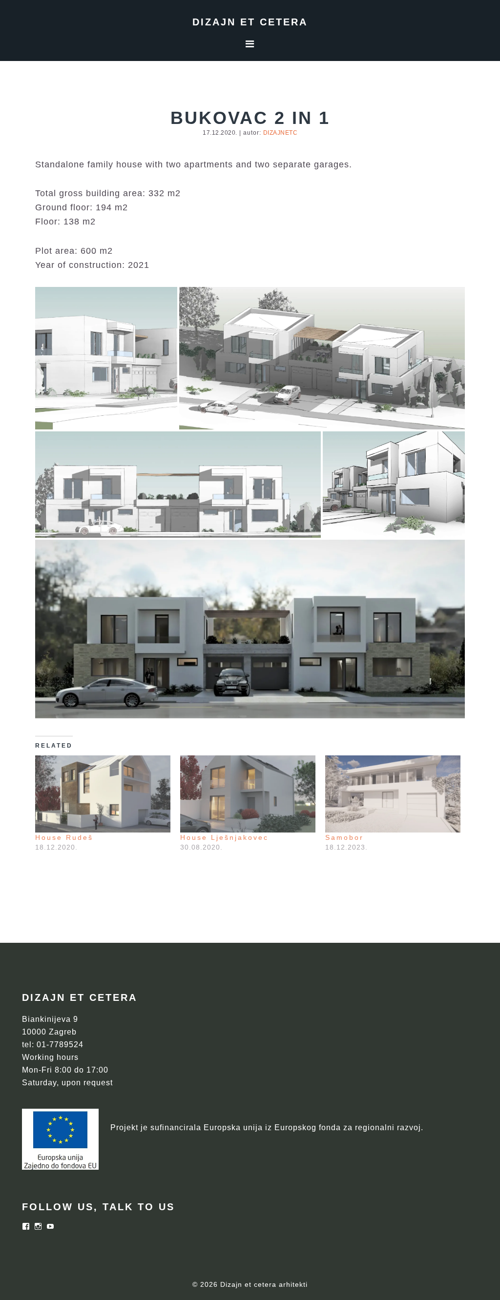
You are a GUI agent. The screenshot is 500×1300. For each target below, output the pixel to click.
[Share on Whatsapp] (141, 416)
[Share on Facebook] (127, 416)
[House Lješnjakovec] (247, 794)
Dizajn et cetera (250, 22)
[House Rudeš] (102, 794)
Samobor (344, 837)
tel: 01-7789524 (52, 1044)
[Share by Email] (154, 416)
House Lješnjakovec (224, 837)
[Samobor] (392, 794)
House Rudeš (64, 837)
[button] (106, 358)
